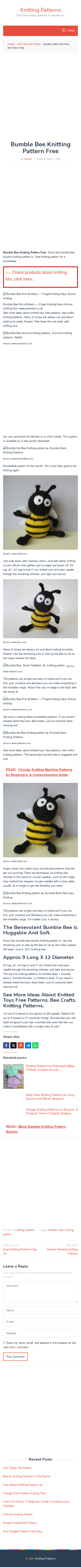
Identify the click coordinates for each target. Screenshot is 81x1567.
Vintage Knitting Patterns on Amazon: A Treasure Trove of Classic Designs (52, 1111)
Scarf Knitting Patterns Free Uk (20, 1249)
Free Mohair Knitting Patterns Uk (23, 1485)
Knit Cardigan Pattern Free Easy (22, 1531)
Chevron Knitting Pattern (18, 1514)
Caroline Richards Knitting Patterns (62, 1249)
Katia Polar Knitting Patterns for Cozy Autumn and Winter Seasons (50, 1097)
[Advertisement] (40, 96)
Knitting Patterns (40, 10)
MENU (71, 31)
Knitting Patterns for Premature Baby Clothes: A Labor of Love (50, 1068)
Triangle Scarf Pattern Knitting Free (24, 1493)
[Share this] (6, 1045)
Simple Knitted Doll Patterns (20, 1523)
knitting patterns (25, 1230)
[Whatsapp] (35, 1045)
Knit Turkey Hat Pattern (17, 1468)
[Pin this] (21, 1045)
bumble (52, 1230)
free (61, 1230)
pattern (7, 1234)
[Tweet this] (13, 1045)
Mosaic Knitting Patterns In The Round (26, 1476)
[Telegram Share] (28, 1045)
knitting (69, 1230)
